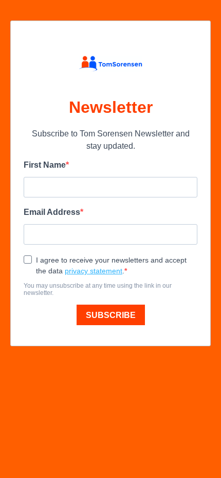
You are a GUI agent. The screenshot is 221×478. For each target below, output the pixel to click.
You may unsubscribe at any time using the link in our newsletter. (98, 289)
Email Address (52, 212)
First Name (45, 165)
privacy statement (93, 271)
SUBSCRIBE (111, 315)
